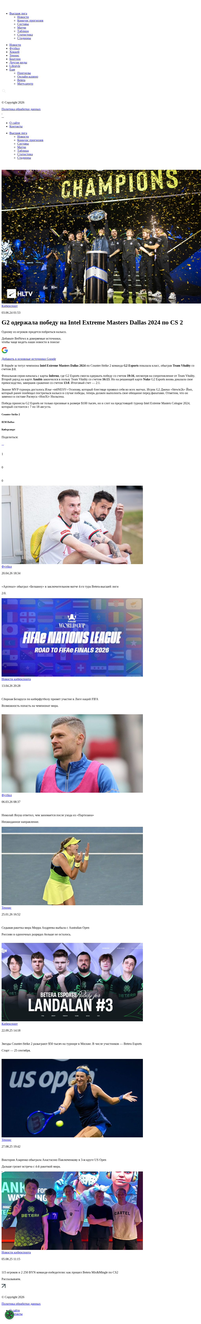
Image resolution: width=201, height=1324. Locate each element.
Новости (23, 17)
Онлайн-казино (27, 76)
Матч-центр (25, 83)
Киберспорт (10, 306)
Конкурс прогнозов (30, 20)
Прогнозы (24, 73)
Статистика (25, 34)
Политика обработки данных (21, 109)
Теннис (14, 55)
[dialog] (9, 1314)
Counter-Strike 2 (11, 414)
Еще (12, 69)
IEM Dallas (8, 422)
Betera (21, 80)
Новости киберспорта (16, 679)
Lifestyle (14, 66)
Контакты (16, 126)
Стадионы (24, 38)
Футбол (14, 48)
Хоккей (14, 52)
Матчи (21, 27)
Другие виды (18, 62)
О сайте (14, 122)
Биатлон (15, 59)
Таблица (23, 31)
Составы (23, 24)
